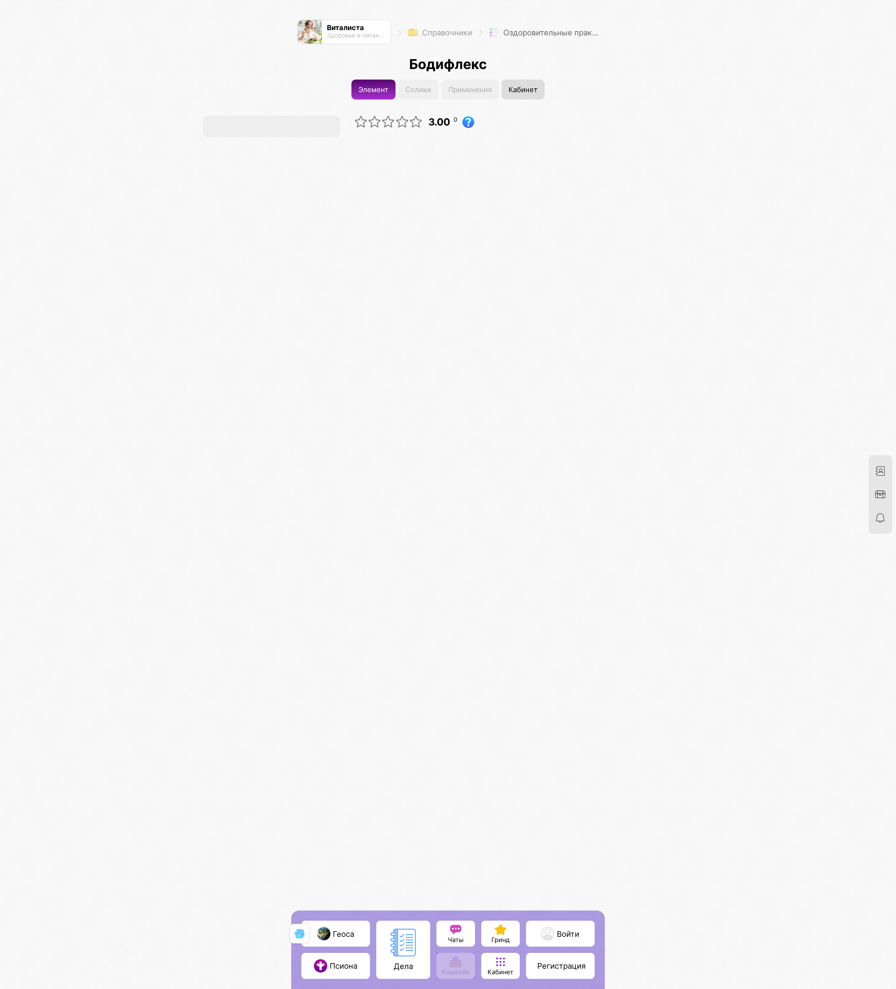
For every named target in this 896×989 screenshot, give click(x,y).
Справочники (446, 32)
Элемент (373, 89)
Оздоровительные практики (552, 32)
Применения (470, 89)
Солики (418, 89)
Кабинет (523, 89)
